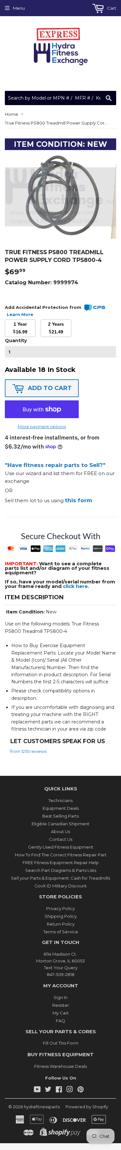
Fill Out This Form (60, 1043)
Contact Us (60, 839)
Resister (60, 1005)
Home (11, 114)
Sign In (60, 997)
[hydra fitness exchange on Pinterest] (80, 1090)
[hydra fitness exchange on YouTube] (37, 1090)
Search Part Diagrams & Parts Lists (60, 870)
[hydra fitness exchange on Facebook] (58, 1090)
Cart (111, 8)
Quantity (16, 340)
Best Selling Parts (60, 816)
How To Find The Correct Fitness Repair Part (60, 854)
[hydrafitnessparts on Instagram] (69, 1090)
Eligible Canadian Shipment (60, 823)
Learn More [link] (20, 314)
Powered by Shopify (87, 1106)
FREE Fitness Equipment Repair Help (61, 862)
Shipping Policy (61, 916)
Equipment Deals (61, 808)
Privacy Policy (60, 908)
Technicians (60, 800)
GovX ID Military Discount (61, 885)
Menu (19, 8)
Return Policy (61, 924)
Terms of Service (60, 931)
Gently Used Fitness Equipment (60, 847)
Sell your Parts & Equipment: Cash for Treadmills (60, 878)
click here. (76, 586)
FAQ (60, 1020)
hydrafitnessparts (42, 1106)
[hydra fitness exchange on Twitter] (48, 1090)
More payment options (42, 426)
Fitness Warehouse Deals (60, 1066)
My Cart (61, 1012)
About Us (60, 831)
